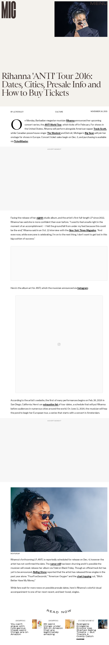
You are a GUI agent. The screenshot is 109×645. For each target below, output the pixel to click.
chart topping (84, 576)
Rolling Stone (40, 572)
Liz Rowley (18, 112)
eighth (40, 218)
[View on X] (59, 263)
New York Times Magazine (82, 230)
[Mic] (9, 9)
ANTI (47, 124)
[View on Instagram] (59, 344)
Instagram (82, 288)
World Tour (56, 124)
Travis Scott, (100, 129)
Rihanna (70, 120)
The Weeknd (53, 133)
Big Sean (89, 133)
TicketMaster (21, 141)
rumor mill (55, 564)
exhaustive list (50, 404)
